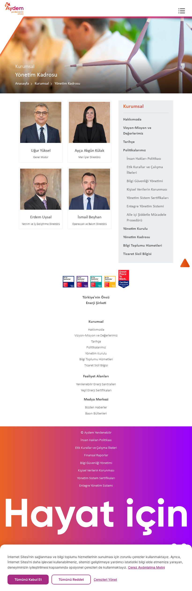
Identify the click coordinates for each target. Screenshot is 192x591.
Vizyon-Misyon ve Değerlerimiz (137, 130)
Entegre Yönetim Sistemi (145, 206)
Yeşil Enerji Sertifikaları (96, 390)
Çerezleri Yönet (105, 579)
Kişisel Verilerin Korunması (147, 189)
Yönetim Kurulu (135, 229)
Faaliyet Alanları (96, 376)
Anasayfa (22, 83)
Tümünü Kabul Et (28, 579)
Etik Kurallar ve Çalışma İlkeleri (145, 170)
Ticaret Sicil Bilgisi (137, 254)
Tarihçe (129, 142)
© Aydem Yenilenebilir (96, 433)
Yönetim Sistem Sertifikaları (148, 198)
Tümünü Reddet (71, 579)
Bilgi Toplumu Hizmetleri (142, 246)
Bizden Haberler (96, 407)
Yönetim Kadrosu (136, 237)
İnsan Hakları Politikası (144, 159)
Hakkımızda (132, 119)
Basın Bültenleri (96, 413)
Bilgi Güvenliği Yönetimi (145, 181)
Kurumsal (42, 83)
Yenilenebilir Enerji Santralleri (96, 384)
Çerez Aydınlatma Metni (146, 567)
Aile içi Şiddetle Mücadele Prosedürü (146, 217)
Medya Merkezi (96, 399)
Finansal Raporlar (96, 455)
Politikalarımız (134, 150)
